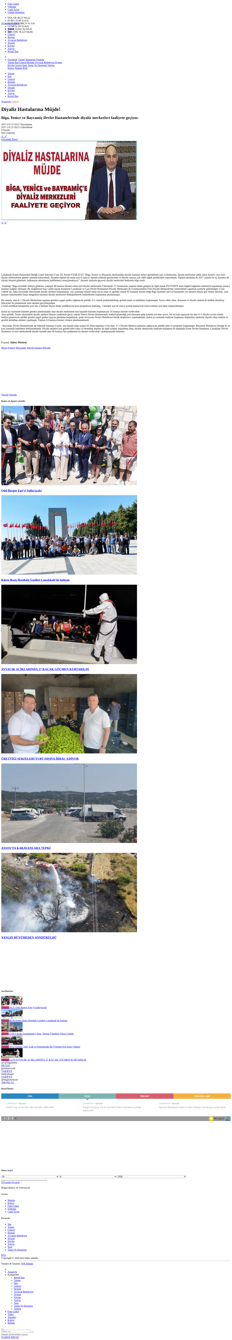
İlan (9, 31)
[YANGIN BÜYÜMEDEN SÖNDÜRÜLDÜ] (69, 931)
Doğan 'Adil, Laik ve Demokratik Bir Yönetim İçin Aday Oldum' (44, 1046)
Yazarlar (12, 1317)
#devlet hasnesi (34, 347)
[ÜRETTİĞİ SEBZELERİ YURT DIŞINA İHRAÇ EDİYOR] (69, 752)
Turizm (50, 65)
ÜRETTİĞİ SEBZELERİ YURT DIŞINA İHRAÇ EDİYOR (40, 758)
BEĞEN (5, 1065)
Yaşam (11, 28)
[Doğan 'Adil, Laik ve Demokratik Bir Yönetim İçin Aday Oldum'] (12, 1044)
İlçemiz (11, 37)
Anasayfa (6, 101)
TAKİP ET (6, 1071)
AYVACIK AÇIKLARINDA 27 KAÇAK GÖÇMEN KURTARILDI (45, 669)
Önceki (5, 394)
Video (11, 1314)
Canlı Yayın (13, 9)
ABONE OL (7, 1082)
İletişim (18, 68)
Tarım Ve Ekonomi (37, 65)
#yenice (11, 347)
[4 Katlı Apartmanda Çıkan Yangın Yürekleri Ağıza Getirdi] (12, 1030)
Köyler (11, 45)
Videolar (12, 6)
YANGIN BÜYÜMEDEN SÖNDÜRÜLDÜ (29, 937)
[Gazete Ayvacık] (10, 23)
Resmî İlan (13, 51)
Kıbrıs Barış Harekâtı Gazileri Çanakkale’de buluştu (35, 580)
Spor (24, 65)
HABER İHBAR (10, 1337)
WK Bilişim (27, 1263)
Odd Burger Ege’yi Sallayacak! (21, 490)
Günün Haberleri (16, 12)
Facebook (12, 59)
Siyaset (11, 43)
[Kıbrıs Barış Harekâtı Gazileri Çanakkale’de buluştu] (69, 573)
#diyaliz (47, 347)
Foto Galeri (13, 4)
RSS (25, 68)
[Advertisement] (96, 249)
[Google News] (9, 139)
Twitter (21, 59)
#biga (4, 347)
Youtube (40, 59)
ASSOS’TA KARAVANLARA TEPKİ (26, 848)
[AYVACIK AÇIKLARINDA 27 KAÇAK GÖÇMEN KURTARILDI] (69, 663)
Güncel (11, 34)
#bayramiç (21, 347)
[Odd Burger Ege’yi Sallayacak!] (69, 484)
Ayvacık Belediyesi (17, 40)
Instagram (31, 59)
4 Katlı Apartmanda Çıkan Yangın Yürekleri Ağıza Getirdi (41, 1033)
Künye (11, 68)
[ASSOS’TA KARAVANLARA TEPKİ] (69, 842)
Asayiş (11, 48)
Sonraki (13, 394)
